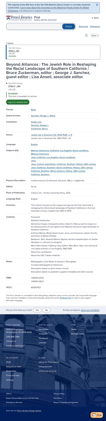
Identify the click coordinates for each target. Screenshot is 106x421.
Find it (69, 26)
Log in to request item (18, 102)
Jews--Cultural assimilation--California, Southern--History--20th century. (63, 164)
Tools (94, 35)
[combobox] (34, 26)
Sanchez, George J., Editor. (43, 115)
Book (33, 109)
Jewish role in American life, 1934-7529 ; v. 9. (51, 134)
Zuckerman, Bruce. (39, 128)
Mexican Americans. (40, 153)
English (34, 144)
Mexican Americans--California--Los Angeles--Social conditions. (60, 150)
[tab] (53, 52)
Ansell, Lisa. (36, 121)
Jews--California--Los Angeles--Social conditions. (53, 157)
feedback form (65, 298)
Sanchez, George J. (40, 125)
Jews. (33, 160)
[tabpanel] (53, 93)
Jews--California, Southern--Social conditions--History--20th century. (62, 167)
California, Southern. (40, 174)
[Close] (97, 4)
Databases (95, 26)
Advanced (83, 26)
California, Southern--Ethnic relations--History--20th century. (58, 170)
